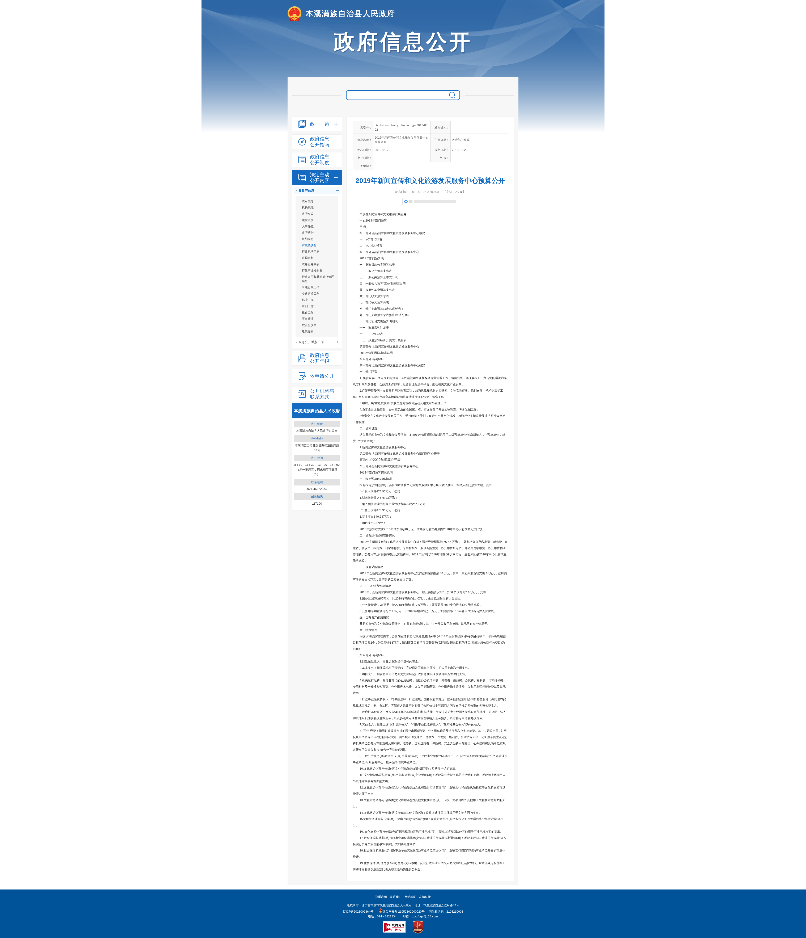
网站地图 (410, 897)
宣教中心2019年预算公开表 (380, 460)
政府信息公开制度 (319, 159)
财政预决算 (309, 245)
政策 (319, 124)
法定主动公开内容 (319, 177)
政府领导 (308, 201)
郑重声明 (381, 897)
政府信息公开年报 (319, 358)
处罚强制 (308, 258)
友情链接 (425, 897)
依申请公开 (322, 376)
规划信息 (308, 239)
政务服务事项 (310, 264)
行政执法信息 (310, 251)
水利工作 (308, 306)
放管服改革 (309, 325)
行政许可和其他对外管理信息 (318, 279)
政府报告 (308, 232)
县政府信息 (306, 190)
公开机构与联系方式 (322, 394)
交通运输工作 (310, 293)
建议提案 (308, 331)
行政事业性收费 (312, 270)
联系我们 (396, 897)
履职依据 (308, 220)
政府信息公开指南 (319, 141)
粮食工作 (308, 312)
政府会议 (308, 213)
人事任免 (308, 226)
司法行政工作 (310, 287)
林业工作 (308, 300)
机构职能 (308, 207)
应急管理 (308, 318)
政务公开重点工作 (311, 342)
